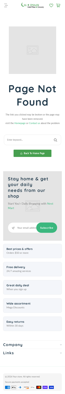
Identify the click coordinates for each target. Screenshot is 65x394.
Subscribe (46, 227)
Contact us (35, 123)
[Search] (55, 140)
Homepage (20, 123)
